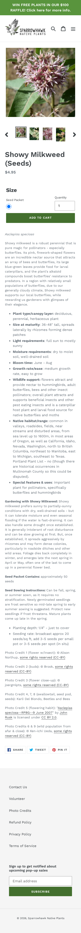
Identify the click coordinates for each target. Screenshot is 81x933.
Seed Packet (15, 200)
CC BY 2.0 (48, 717)
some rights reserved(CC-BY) (42, 657)
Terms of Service (22, 846)
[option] (20, 132)
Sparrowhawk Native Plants (46, 918)
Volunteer (17, 799)
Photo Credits (20, 811)
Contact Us (18, 787)
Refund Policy (20, 822)
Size (11, 190)
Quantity (61, 197)
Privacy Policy (20, 834)
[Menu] (73, 28)
